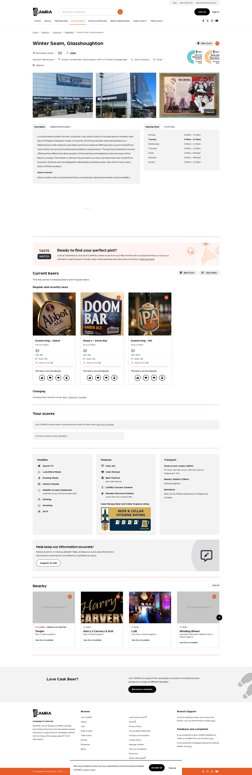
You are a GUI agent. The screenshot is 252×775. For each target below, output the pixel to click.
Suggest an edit (48, 562)
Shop (175, 3)
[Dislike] (58, 378)
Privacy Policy (135, 726)
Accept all (156, 767)
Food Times (169, 126)
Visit (83, 726)
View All (215, 585)
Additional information (60, 126)
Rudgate (82, 397)
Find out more (147, 259)
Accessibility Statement (139, 731)
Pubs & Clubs (86, 731)
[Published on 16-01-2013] (150, 620)
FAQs (42, 736)
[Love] (50, 378)
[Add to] (217, 43)
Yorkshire (57, 32)
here (213, 720)
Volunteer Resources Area (206, 3)
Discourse (133, 753)
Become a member (105, 424)
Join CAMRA (86, 717)
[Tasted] (66, 378)
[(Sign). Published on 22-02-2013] (102, 620)
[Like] (42, 378)
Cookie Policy (135, 740)
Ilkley (65, 397)
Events (84, 740)
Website (40, 65)
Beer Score (206, 43)
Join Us (202, 11)
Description (39, 126)
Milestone (73, 397)
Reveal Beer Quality (44, 53)
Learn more (89, 769)
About (83, 721)
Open (73, 53)
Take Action (86, 735)
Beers (83, 749)
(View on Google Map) (117, 59)
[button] (219, 617)
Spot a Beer (211, 272)
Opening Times (152, 126)
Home (35, 32)
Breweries (85, 744)
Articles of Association (139, 735)
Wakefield (69, 32)
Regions (45, 32)
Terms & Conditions (138, 749)
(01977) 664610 (142, 59)
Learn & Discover (186, 3)
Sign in (215, 11)
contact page (56, 736)
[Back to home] (42, 12)
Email (159, 59)
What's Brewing (136, 758)
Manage (172, 768)
